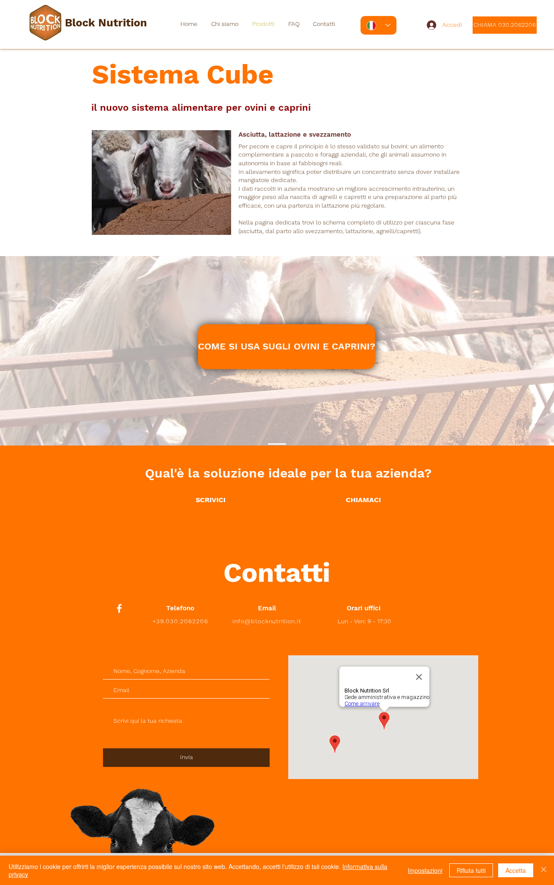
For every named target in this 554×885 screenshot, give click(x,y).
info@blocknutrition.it (267, 621)
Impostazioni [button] (425, 870)
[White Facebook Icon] (119, 608)
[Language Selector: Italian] (378, 25)
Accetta (516, 870)
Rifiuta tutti (471, 870)
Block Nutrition (106, 22)
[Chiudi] (543, 870)
